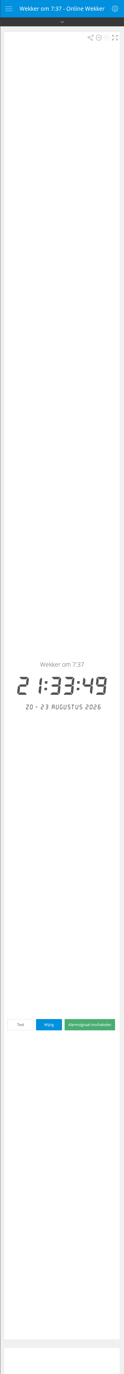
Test (20, 1024)
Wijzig (49, 1024)
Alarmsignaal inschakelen (89, 1024)
